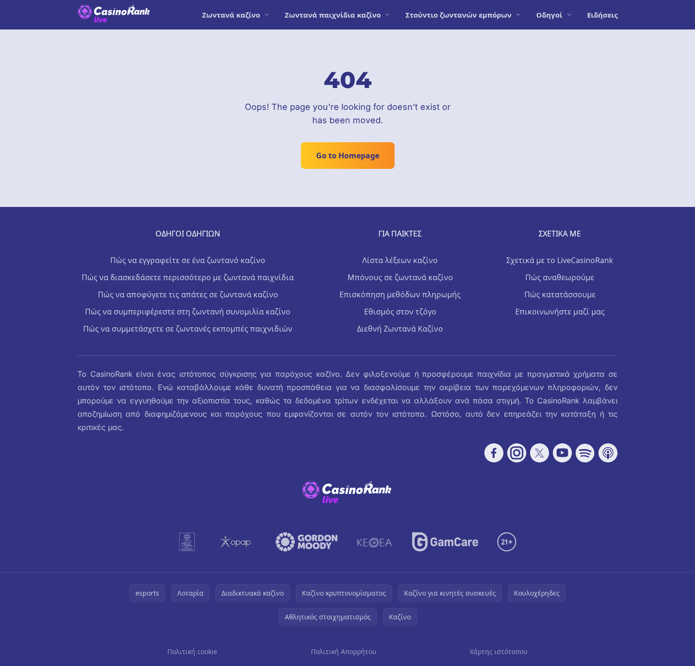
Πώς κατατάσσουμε (560, 294)
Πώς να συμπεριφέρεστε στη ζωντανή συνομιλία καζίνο (187, 311)
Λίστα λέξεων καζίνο (400, 260)
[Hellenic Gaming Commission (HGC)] (187, 541)
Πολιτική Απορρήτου (343, 651)
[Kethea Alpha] (375, 541)
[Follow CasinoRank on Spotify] (585, 452)
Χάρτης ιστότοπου (499, 651)
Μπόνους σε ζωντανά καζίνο (400, 277)
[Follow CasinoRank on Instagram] (516, 452)
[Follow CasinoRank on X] (539, 452)
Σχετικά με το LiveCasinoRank (559, 260)
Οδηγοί (549, 15)
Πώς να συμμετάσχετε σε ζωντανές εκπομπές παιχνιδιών (187, 328)
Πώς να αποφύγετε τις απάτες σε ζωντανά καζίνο (188, 294)
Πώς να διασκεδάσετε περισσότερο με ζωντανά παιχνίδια (188, 277)
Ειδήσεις (602, 15)
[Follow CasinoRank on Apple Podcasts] (608, 452)
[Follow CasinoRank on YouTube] (562, 452)
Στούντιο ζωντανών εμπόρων (458, 15)
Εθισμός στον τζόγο (400, 311)
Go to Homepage (347, 155)
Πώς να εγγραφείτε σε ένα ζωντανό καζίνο (187, 260)
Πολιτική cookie (192, 651)
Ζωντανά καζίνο (231, 15)
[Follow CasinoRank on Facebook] (493, 452)
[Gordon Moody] (307, 541)
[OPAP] (235, 541)
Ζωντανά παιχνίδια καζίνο (333, 15)
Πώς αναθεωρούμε (559, 277)
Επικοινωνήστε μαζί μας (560, 311)
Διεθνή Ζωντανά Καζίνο (400, 328)
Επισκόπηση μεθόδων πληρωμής (400, 294)
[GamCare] (445, 541)
